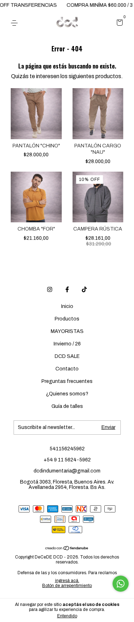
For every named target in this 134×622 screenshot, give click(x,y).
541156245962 (67, 448)
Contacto (67, 368)
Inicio (67, 306)
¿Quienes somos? (67, 393)
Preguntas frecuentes (67, 381)
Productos (67, 319)
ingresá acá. (67, 580)
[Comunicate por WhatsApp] (121, 584)
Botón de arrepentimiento (67, 585)
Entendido (67, 615)
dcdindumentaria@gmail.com (67, 471)
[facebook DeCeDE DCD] (67, 289)
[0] (118, 23)
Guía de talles (67, 406)
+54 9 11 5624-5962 (67, 459)
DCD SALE (67, 356)
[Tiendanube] (67, 549)
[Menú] (15, 23)
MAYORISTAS (67, 331)
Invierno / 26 (67, 344)
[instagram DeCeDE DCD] (50, 289)
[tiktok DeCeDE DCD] (84, 289)
